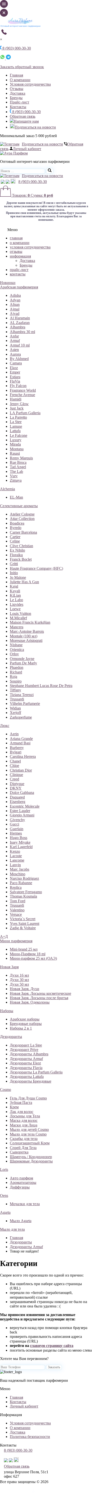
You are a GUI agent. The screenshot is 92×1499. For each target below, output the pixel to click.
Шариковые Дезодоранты (31, 1161)
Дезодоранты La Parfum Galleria (36, 1072)
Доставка (17, 93)
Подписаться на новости (35, 127)
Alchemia (7, 489)
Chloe (14, 765)
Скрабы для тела (24, 1139)
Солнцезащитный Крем (30, 1143)
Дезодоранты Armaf (26, 1059)
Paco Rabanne (21, 883)
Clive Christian (21, 546)
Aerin (14, 734)
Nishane (16, 645)
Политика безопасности (30, 1436)
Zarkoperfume (21, 717)
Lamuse (16, 426)
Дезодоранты (11, 1036)
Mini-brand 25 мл (24, 949)
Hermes (16, 833)
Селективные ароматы (19, 506)
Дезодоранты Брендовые (30, 1081)
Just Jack (17, 408)
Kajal (14, 586)
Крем (14, 1107)
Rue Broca (18, 462)
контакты (18, 274)
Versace (16, 914)
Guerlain (16, 829)
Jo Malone (18, 577)
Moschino (17, 874)
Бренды (16, 98)
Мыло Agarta (20, 1221)
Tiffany (15, 690)
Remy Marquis (21, 458)
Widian (15, 708)
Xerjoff (15, 713)
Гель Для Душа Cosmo (28, 1098)
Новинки (7, 283)
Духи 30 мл (19, 980)
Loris (4, 1169)
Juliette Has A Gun (24, 582)
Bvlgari (15, 752)
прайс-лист (19, 270)
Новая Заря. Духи (24, 989)
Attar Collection (22, 519)
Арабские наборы (24, 1019)
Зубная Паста (21, 1102)
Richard (16, 672)
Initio (14, 573)
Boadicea (17, 523)
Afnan (15, 304)
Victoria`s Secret (22, 919)
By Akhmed (19, 359)
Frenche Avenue (22, 395)
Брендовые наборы (26, 1023)
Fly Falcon (18, 386)
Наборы (6, 1011)
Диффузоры (20, 1187)
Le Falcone (18, 435)
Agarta (5, 1212)
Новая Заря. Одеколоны (30, 1002)
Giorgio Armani (22, 815)
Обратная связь (22, 116)
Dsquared (17, 797)
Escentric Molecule (24, 806)
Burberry (17, 748)
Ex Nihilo (17, 550)
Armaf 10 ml (20, 345)
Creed (14, 779)
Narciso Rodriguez (24, 878)
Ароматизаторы (23, 1182)
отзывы (16, 251)
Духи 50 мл (19, 984)
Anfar (14, 336)
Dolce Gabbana (22, 792)
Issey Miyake (20, 842)
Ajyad (14, 313)
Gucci (14, 824)
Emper (15, 372)
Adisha (15, 295)
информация (20, 256)
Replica (16, 887)
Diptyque (17, 784)
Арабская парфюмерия (19, 287)
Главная (16, 75)
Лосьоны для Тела (25, 1116)
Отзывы (16, 89)
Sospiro (16, 681)
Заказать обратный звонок (22, 67)
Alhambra (17, 327)
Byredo (15, 528)
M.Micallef (18, 618)
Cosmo (5, 1089)
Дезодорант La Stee (26, 1045)
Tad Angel (18, 467)
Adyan (15, 300)
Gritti (14, 564)
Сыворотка (19, 1152)
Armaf (15, 340)
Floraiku (16, 555)
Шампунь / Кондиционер (31, 1157)
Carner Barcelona (23, 532)
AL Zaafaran (20, 323)
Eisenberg (17, 802)
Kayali (15, 591)
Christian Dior (21, 770)
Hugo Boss (18, 838)
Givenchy (17, 820)
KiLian (15, 595)
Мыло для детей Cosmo (29, 1129)
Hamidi (15, 399)
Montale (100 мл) (23, 636)
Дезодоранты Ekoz (25, 1063)
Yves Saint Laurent (24, 923)
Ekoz (14, 368)
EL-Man (16, 497)
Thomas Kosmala (23, 896)
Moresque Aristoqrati (26, 640)
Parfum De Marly (23, 663)
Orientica (17, 649)
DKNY (16, 788)
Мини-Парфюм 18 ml (27, 954)
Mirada (15, 444)
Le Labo (16, 600)
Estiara (15, 377)
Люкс (4, 726)
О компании (20, 80)
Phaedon (16, 667)
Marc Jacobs (19, 869)
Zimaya (16, 480)
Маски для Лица (23, 1125)
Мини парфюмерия (16, 941)
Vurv (14, 476)
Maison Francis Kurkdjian (30, 622)
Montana (17, 449)
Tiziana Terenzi (22, 695)
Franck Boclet (21, 559)
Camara (16, 363)
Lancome (17, 860)
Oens (4, 1195)
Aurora (15, 354)
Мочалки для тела (25, 1204)
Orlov (14, 654)
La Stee (16, 422)
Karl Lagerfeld (21, 847)
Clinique (16, 775)
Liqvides (16, 604)
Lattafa (15, 431)
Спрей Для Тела (23, 1148)
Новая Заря (9, 967)
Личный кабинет (27, 149)
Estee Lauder (20, 811)
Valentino (17, 910)
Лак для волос (21, 1112)
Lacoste (16, 856)
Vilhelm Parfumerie (25, 703)
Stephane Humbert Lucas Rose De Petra (41, 686)
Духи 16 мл (19, 975)
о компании (19, 243)
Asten (14, 350)
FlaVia (15, 381)
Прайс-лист (19, 102)
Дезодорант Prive (24, 1049)
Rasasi (15, 453)
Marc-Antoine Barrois (27, 631)
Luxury (15, 440)
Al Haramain (20, 318)
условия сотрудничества (30, 247)
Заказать (54, 1367)
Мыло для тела (12, 1229)
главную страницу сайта (51, 1346)
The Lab (16, 471)
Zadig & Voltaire (23, 928)
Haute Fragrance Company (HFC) (36, 568)
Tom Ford (17, 901)
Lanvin (15, 865)
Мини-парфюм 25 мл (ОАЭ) (33, 958)
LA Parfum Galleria (25, 413)
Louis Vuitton (20, 613)
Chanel (15, 761)
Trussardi (17, 699)
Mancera (16, 627)
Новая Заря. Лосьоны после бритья (39, 998)
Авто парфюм (21, 1178)
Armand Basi (20, 743)
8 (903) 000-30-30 (26, 112)
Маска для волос (24, 1120)
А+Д (4, 936)
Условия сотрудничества (30, 84)
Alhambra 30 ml (22, 332)
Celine (15, 541)
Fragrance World (23, 390)
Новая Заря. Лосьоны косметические (40, 993)
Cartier (15, 537)
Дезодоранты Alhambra (29, 1054)
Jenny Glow (19, 404)
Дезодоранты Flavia (26, 1068)
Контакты (18, 107)
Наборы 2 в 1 (21, 1028)
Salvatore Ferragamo (26, 892)
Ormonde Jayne (22, 659)
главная (16, 238)
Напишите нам (26, 121)
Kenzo (15, 851)
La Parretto (18, 417)
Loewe (15, 609)
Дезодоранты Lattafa (27, 1076)
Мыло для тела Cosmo (28, 1134)
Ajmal (14, 309)
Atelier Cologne (22, 514)
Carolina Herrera (23, 756)
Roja (13, 676)
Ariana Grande (21, 739)
